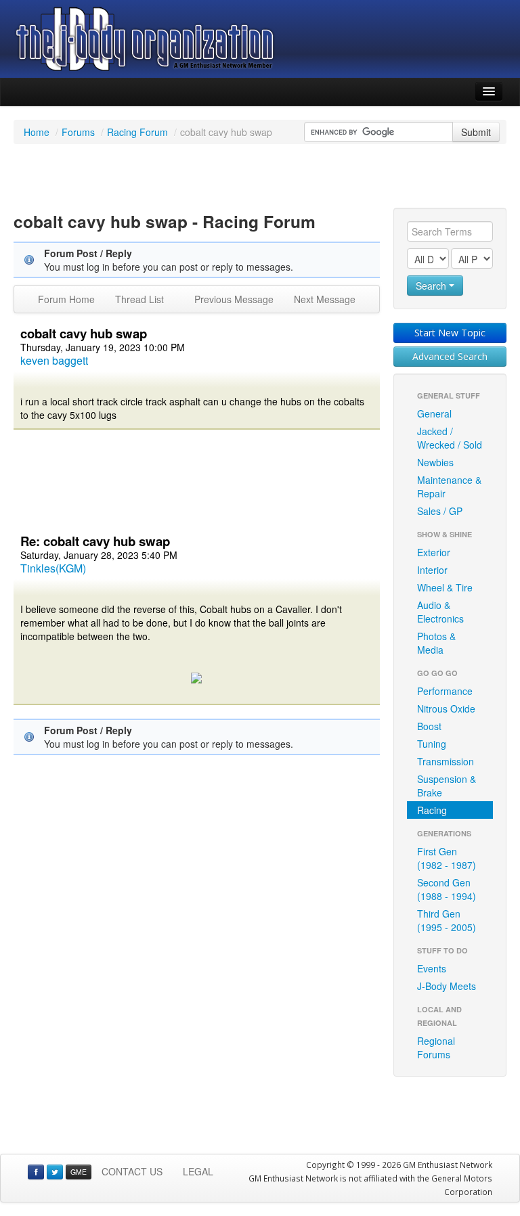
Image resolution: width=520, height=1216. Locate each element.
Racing (432, 810)
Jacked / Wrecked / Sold (449, 437)
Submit (476, 132)
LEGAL (198, 1171)
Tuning (431, 743)
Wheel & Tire (445, 587)
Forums (78, 132)
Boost (429, 726)
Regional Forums (436, 1047)
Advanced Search (450, 356)
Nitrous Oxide (446, 708)
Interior (432, 570)
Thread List (139, 299)
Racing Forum (137, 132)
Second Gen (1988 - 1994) (446, 889)
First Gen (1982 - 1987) (446, 858)
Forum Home (66, 299)
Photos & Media (436, 642)
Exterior (433, 552)
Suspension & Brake (446, 785)
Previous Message (234, 299)
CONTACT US (132, 1171)
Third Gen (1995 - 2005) (446, 920)
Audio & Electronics (440, 611)
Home (36, 132)
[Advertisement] (260, 178)
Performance (445, 691)
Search (432, 285)
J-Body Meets (446, 986)
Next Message (324, 299)
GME (78, 1172)
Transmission (445, 761)
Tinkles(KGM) (53, 568)
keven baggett (54, 360)
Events (431, 968)
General (434, 413)
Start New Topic (449, 332)
